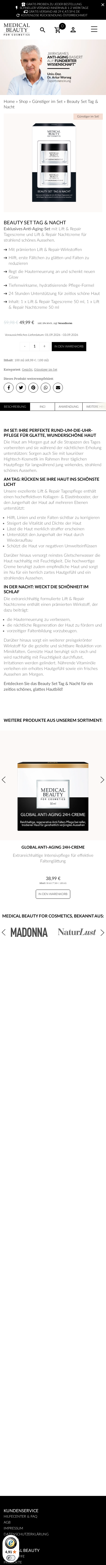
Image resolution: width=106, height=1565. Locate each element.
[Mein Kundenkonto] (73, 31)
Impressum (13, 1528)
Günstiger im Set (47, 101)
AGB (7, 1522)
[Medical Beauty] (16, 29)
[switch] (10, 1558)
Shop (23, 101)
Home (9, 101)
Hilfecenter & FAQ (20, 1516)
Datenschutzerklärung (26, 1534)
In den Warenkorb (69, 346)
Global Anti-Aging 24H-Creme (53, 847)
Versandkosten (65, 323)
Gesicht (27, 369)
